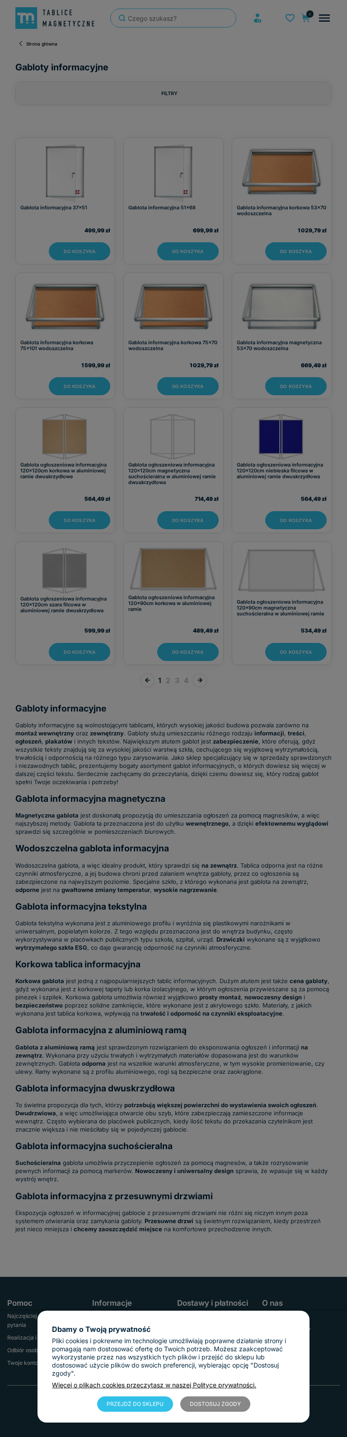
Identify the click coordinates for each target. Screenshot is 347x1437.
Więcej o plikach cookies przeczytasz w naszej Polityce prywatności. (154, 1385)
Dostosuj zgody (215, 1403)
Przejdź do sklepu (135, 1403)
